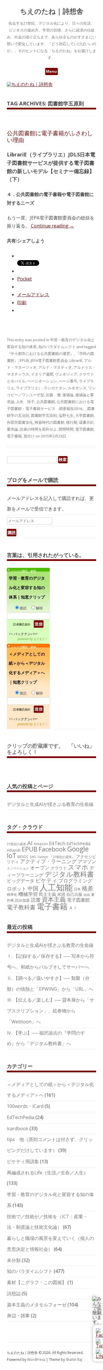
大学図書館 (84, 415)
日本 (77, 889)
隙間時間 (66, 429)
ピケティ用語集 (23, 1161)
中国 (32, 888)
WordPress (36, 1359)
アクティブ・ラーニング (48, 861)
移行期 (71, 422)
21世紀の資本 (16, 844)
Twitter (42, 857)
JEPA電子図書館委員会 (49, 360)
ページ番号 (68, 381)
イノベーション (18, 868)
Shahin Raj (74, 1359)
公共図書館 (45, 401)
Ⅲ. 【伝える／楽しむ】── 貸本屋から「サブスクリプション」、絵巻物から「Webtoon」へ (50, 1011)
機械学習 (28, 894)
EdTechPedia (78, 843)
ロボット (16, 888)
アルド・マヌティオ (55, 367)
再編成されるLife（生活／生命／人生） (47, 1172)
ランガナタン (55, 387)
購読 (23, 608)
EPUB (24, 360)
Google (78, 848)
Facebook (52, 849)
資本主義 (54, 899)
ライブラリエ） (29, 387)
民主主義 (47, 894)
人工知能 (56, 887)
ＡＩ (73, 907)
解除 (39, 608)
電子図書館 (84, 429)
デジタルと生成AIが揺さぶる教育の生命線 (50, 804)
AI (30, 843)
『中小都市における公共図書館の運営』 (40, 353)
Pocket (24, 279)
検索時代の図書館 (49, 422)
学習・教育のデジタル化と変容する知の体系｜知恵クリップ (27, 587)
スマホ (78, 867)
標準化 (12, 894)
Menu (51, 71)
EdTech (57, 843)
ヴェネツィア (66, 374)
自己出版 (74, 894)
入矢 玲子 (25, 401)
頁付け (29, 436)
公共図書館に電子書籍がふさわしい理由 (50, 136)
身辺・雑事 (18, 1315)
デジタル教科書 (69, 874)
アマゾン (87, 861)
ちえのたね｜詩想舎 (51, 11)
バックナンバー (26, 633)
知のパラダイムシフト (57, 346)
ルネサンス (77, 387)
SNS (33, 857)
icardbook (17, 1128)
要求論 (12, 429)
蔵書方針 (86, 422)
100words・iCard (25, 1106)
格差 (87, 888)
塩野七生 (66, 415)
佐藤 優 (53, 394)
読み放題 (22, 900)
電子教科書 (21, 907)
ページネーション (42, 381)
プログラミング (75, 880)
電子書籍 (14, 436)
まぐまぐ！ (40, 639)
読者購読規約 (21, 624)
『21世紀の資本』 (62, 857)
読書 (36, 899)
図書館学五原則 (44, 415)
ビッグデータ (20, 881)
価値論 (68, 394)
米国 (61, 894)
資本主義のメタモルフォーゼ (36, 1305)
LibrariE (76, 360)
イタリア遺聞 (42, 374)
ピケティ (46, 880)
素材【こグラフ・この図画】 (36, 1282)
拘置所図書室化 (20, 422)
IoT (11, 855)
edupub (14, 850)
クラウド (59, 868)
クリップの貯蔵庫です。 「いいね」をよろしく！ (50, 748)
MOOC (23, 856)
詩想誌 (14, 1293)
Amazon (41, 843)
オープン (39, 867)
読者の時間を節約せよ (38, 429)
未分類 (14, 1260)
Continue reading (52, 226)
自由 (87, 895)
